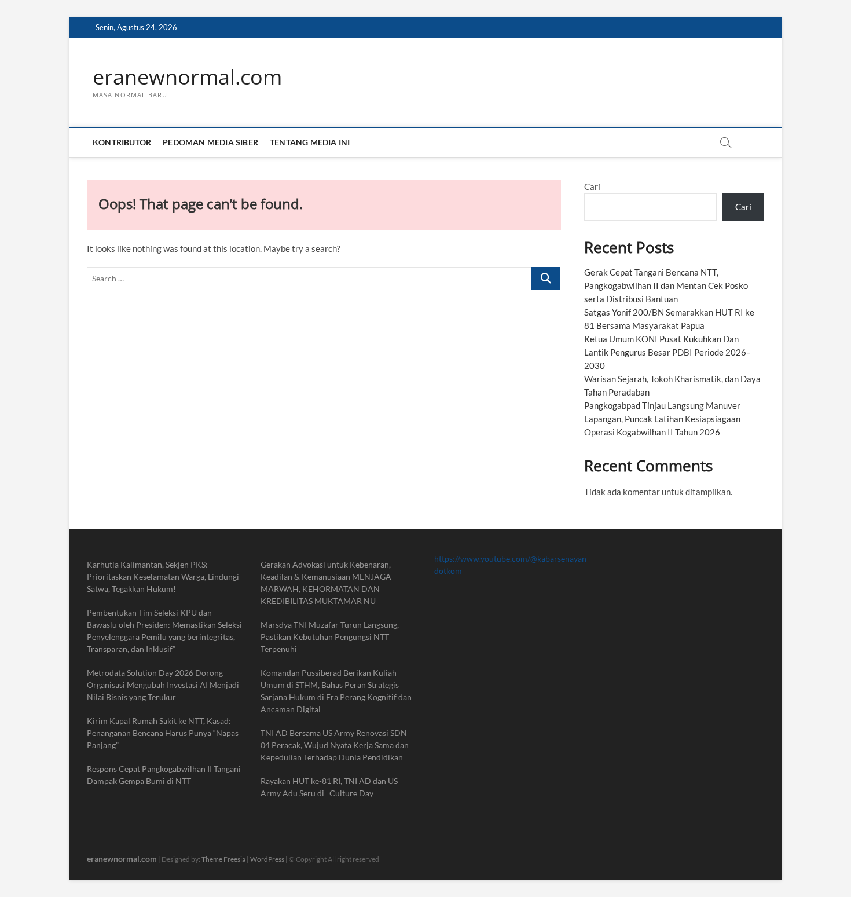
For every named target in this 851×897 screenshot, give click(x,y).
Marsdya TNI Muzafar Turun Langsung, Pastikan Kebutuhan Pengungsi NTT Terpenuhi (330, 637)
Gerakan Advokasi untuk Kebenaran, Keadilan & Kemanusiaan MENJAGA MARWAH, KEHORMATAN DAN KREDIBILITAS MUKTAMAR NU (326, 582)
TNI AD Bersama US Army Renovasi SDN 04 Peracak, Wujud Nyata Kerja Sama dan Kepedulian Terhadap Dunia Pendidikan (335, 745)
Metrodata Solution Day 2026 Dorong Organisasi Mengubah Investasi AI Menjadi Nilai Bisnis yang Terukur (163, 685)
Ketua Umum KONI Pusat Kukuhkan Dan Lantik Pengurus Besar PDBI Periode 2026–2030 (667, 352)
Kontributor (122, 142)
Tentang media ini (310, 142)
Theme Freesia (223, 859)
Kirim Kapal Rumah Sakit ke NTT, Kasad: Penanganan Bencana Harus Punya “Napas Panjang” (163, 733)
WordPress (267, 859)
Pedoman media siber (210, 142)
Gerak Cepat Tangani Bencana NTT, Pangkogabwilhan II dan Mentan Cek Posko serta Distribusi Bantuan (666, 285)
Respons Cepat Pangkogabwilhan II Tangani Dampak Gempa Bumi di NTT (164, 775)
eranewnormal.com (187, 77)
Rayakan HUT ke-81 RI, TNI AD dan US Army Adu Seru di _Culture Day (329, 787)
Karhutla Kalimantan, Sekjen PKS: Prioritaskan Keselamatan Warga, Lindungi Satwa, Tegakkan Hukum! (163, 576)
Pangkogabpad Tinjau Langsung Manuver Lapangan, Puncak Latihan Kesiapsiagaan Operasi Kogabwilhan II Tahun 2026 (662, 418)
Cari (592, 186)
